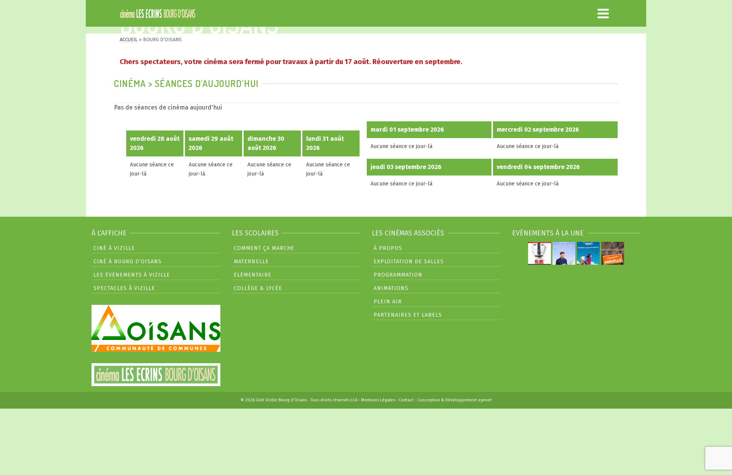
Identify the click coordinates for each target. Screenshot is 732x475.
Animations (391, 288)
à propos (388, 248)
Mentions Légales (378, 400)
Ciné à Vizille (114, 248)
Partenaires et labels (408, 315)
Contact (406, 400)
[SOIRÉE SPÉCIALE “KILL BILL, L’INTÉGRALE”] (539, 253)
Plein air (388, 301)
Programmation (398, 275)
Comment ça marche (264, 248)
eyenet (485, 400)
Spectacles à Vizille (124, 288)
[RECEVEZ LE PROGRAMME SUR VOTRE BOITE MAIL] (563, 253)
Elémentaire (252, 275)
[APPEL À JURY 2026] (588, 253)
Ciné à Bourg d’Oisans (127, 261)
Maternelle (251, 261)
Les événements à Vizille (131, 275)
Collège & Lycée (258, 288)
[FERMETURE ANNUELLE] (612, 253)
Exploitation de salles (409, 261)
